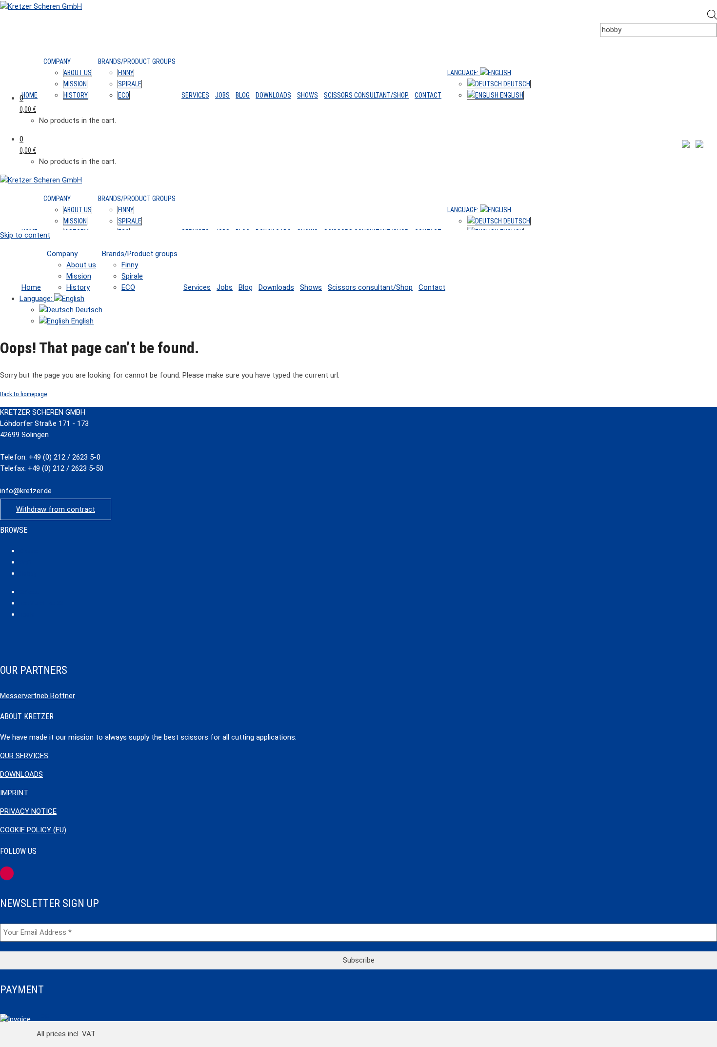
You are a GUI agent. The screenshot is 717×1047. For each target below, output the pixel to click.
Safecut (29, 592)
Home (29, 95)
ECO (123, 95)
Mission (75, 84)
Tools (27, 614)
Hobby (28, 573)
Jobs (222, 95)
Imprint (14, 792)
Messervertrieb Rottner (37, 695)
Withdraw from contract (55, 509)
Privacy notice (28, 811)
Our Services (24, 755)
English (510, 95)
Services (195, 95)
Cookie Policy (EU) (33, 830)
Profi (25, 562)
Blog (243, 95)
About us (77, 73)
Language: (463, 73)
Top (43, 1015)
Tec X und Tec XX (41, 603)
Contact (428, 95)
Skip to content (25, 235)
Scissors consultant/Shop (366, 95)
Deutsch (516, 84)
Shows (307, 95)
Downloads (273, 95)
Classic (29, 551)
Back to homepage (23, 394)
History (75, 95)
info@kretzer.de (26, 490)
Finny (126, 73)
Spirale (129, 84)
